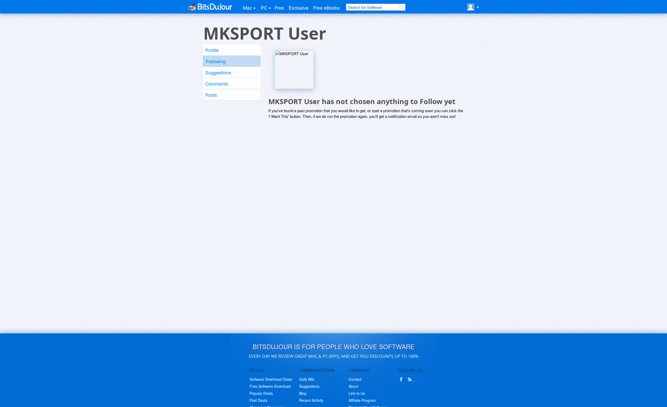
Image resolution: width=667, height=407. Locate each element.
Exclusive (298, 7)
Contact (355, 379)
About (353, 386)
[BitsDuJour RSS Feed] (410, 379)
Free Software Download (270, 386)
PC (264, 7)
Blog (302, 393)
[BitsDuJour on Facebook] (402, 379)
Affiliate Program (362, 400)
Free (279, 7)
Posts (211, 94)
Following (216, 61)
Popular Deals (261, 393)
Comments (216, 83)
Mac (247, 7)
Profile (212, 50)
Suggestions (218, 72)
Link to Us (357, 393)
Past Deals (258, 400)
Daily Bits (306, 379)
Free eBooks (326, 7)
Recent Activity (311, 400)
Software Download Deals (271, 379)
